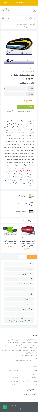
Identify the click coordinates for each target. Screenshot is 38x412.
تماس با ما (15, 385)
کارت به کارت (6, 2)
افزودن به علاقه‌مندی (24, 111)
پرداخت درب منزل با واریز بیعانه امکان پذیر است (24, 3)
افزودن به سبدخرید (25, 107)
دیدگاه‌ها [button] (22, 257)
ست (17, 374)
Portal (14, 406)
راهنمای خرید (15, 377)
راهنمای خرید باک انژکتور (29, 381)
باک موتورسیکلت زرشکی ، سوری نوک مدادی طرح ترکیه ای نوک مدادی (28, 243)
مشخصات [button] (32, 257)
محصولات (34, 374)
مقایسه (9, 111)
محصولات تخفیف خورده (12, 370)
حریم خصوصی (14, 381)
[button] (8, 10)
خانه (35, 370)
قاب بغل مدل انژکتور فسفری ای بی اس (10, 242)
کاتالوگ (34, 377)
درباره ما (34, 385)
